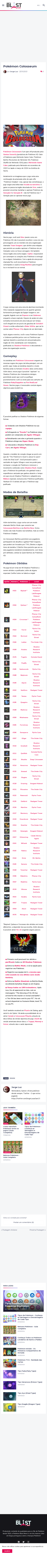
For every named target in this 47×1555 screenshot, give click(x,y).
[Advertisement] (23, 36)
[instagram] (28, 1542)
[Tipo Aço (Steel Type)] (9, 1396)
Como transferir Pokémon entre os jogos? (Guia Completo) (11, 1130)
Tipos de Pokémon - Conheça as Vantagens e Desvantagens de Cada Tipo (33, 1131)
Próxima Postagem (37, 1230)
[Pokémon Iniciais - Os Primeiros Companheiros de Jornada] (9, 1352)
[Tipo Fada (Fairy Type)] (9, 1374)
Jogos (12, 1078)
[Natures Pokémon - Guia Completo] (9, 1330)
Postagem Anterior (9, 1230)
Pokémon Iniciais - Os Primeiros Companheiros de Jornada (29, 1351)
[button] (3, 5)
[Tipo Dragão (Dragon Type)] (9, 1407)
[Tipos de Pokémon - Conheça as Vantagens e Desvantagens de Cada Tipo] (9, 1318)
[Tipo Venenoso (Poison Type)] (9, 1385)
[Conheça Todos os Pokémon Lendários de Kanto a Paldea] (9, 1341)
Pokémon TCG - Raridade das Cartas (30, 1361)
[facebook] (19, 1542)
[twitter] (23, 1542)
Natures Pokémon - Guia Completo (11, 1156)
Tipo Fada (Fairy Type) (27, 1371)
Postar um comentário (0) (23, 1222)
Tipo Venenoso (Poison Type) (30, 1382)
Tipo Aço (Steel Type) (27, 1393)
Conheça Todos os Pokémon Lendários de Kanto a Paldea (30, 1339)
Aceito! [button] (7, 1551)
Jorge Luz (16, 1087)
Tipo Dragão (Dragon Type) (29, 1404)
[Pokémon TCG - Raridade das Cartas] (9, 1363)
